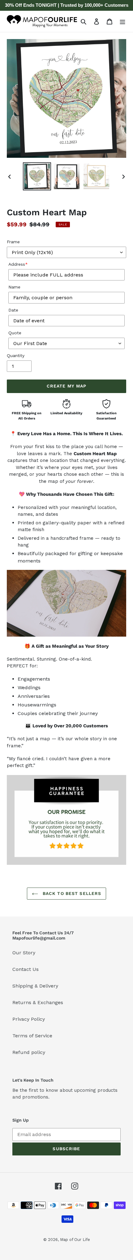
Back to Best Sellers (71, 893)
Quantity (15, 355)
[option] (37, 176)
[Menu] (122, 21)
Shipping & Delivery (35, 986)
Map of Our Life (75, 1239)
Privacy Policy (28, 1019)
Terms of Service (32, 1036)
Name (14, 286)
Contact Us (25, 969)
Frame (13, 241)
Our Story (23, 953)
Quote (14, 332)
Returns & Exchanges (37, 1002)
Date (13, 310)
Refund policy (28, 1052)
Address (18, 264)
